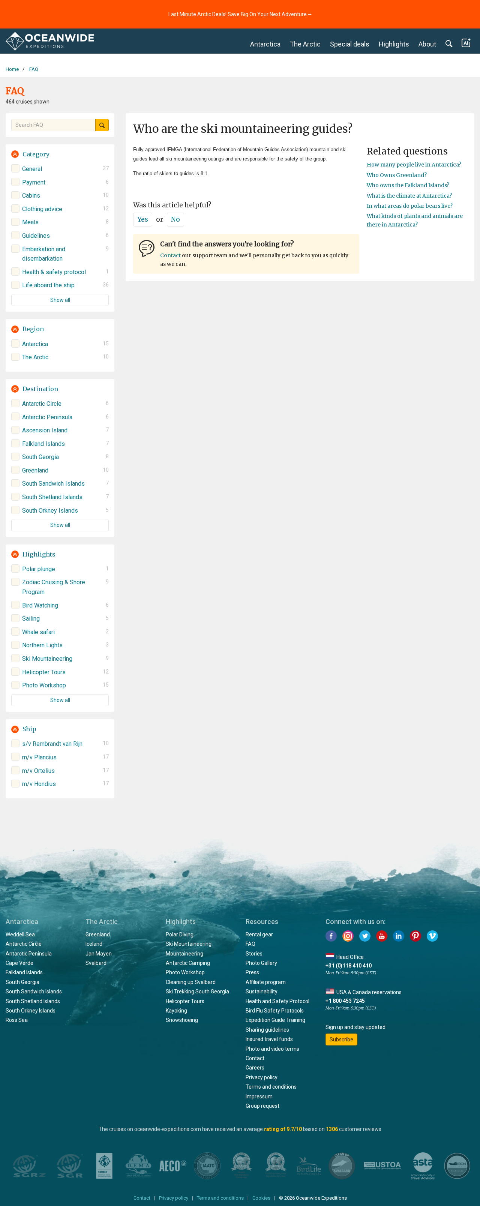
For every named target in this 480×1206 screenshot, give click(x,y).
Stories (254, 954)
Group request (262, 1106)
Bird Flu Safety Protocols (275, 1011)
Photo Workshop (185, 972)
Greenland (98, 935)
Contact (170, 255)
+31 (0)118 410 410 (349, 966)
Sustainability (262, 991)
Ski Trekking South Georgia (197, 991)
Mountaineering (184, 954)
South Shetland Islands (33, 1001)
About (427, 44)
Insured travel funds (269, 1039)
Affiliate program (266, 982)
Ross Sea (17, 1020)
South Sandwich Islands (34, 991)
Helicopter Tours (185, 1001)
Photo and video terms (272, 1049)
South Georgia (22, 982)
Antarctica (265, 44)
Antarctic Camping (188, 963)
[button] (60, 154)
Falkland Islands (24, 972)
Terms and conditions (271, 1087)
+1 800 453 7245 (345, 1001)
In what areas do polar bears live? (410, 205)
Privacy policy (262, 1077)
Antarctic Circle (24, 944)
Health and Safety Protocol (277, 1001)
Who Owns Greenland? (397, 175)
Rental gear (259, 935)
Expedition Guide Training (275, 1020)
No (175, 219)
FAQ (250, 944)
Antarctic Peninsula (29, 954)
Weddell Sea (20, 935)
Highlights (394, 44)
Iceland (94, 944)
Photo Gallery (261, 963)
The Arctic (305, 44)
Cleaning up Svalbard (191, 982)
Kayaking (176, 1011)
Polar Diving (180, 935)
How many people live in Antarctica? (414, 164)
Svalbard (96, 963)
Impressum (259, 1097)
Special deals (349, 44)
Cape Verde (19, 963)
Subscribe (341, 1039)
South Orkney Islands (31, 1011)
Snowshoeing (182, 1020)
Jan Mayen (99, 954)
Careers (255, 1068)
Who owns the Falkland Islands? (408, 185)
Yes (142, 219)
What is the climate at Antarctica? (409, 195)
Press (252, 972)
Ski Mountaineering (189, 944)
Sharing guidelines (267, 1030)
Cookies (261, 1198)
